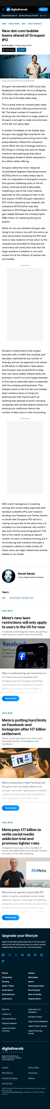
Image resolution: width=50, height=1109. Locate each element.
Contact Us (6, 1014)
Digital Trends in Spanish (37, 1026)
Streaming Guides (36, 986)
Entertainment (8, 994)
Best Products (34, 990)
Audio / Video (8, 986)
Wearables (33, 977)
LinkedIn (41, 955)
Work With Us (7, 1073)
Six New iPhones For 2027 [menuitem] (28, 16)
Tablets (31, 973)
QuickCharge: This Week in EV (21, 598)
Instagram (9, 955)
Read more (10, 698)
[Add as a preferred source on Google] (8, 50)
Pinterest (35, 955)
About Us (5, 1009)
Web (3, 598)
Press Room (33, 1073)
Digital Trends (14, 12)
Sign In (43, 9)
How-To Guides (34, 994)
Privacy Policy (33, 1067)
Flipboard (3, 961)
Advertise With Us (9, 1019)
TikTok (29, 955)
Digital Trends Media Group (14, 1092)
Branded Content (35, 1017)
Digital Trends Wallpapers (38, 1021)
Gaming (5, 981)
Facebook (3, 955)
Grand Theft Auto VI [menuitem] (9, 16)
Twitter (16, 955)
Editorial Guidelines (9, 1023)
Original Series (34, 998)
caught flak (22, 134)
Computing (7, 977)
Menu (3, 9)
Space (31, 981)
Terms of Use (7, 1083)
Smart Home (7, 990)
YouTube (22, 955)
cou (33, 354)
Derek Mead (8, 45)
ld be (37, 354)
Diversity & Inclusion (10, 1078)
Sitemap (31, 1078)
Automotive (7, 998)
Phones (5, 973)
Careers (5, 1067)
